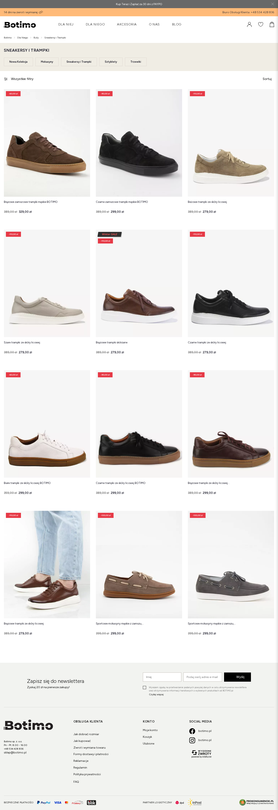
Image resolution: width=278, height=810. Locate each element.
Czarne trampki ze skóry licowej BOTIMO (121, 483)
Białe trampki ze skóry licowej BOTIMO (27, 483)
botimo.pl (204, 731)
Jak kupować (82, 741)
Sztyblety (111, 61)
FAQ (76, 782)
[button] (84, 95)
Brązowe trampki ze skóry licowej (24, 623)
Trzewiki (135, 61)
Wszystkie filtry (22, 79)
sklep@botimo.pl (15, 752)
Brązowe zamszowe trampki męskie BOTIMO (31, 201)
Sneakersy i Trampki (79, 61)
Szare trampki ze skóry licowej (22, 342)
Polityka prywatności (87, 774)
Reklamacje (80, 761)
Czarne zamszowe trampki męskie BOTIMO (122, 201)
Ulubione (148, 743)
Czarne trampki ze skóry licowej (207, 342)
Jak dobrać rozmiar (86, 734)
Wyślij (240, 677)
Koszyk (147, 737)
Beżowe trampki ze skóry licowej (207, 201)
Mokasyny (47, 61)
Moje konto (150, 730)
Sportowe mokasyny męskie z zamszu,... (120, 623)
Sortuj (267, 79)
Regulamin (80, 767)
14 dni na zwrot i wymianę (21, 12)
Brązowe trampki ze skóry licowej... (209, 483)
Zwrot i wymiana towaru (89, 747)
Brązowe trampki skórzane (111, 342)
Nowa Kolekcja (18, 61)
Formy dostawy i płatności (90, 754)
